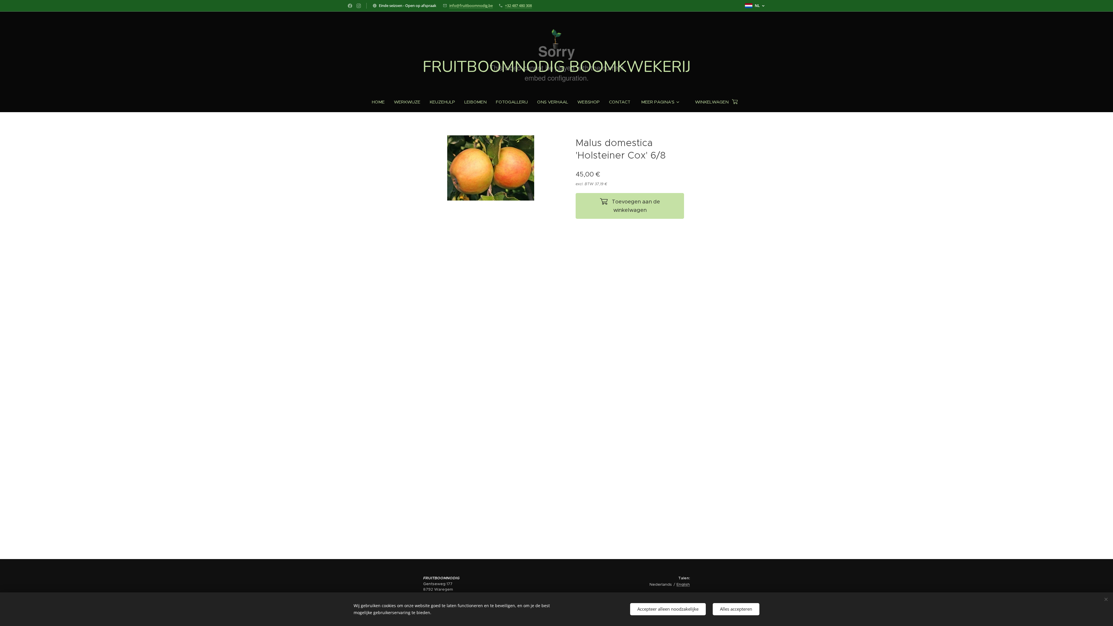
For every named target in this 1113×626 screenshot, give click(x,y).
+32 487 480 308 (518, 5)
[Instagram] (358, 6)
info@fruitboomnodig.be (471, 5)
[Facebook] (350, 6)
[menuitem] (380, 102)
